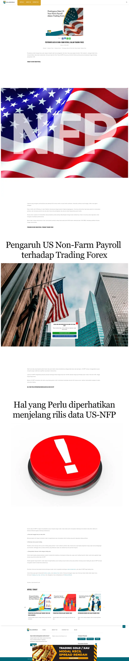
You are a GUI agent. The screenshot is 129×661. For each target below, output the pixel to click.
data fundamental (72, 569)
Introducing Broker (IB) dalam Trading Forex (89, 613)
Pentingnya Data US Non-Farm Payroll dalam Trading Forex (74, 48)
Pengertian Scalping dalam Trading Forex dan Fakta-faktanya (39, 614)
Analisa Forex (82, 638)
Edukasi (44, 48)
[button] (127, 2)
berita (45, 573)
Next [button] (104, 607)
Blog (75, 629)
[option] (39, 607)
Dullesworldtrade (68, 575)
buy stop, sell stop (40, 575)
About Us (28, 2)
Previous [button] (25, 607)
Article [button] (22, 2)
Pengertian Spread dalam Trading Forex (62, 613)
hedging (34, 575)
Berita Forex (90, 638)
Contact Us (35, 2)
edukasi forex (56, 573)
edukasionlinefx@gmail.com (61, 636)
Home (44, 629)
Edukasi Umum (58, 48)
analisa (49, 573)
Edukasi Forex (50, 48)
